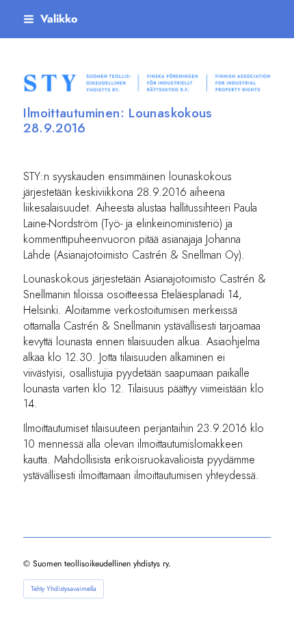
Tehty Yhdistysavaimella (63, 588)
